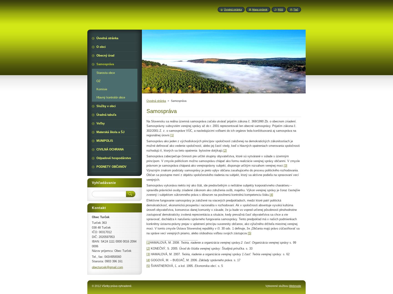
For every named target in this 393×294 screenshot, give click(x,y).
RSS (280, 9)
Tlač (295, 9)
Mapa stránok (259, 9)
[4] (271, 194)
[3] (285, 165)
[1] (172, 135)
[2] (225, 150)
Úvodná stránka (156, 101)
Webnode (295, 286)
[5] (249, 233)
